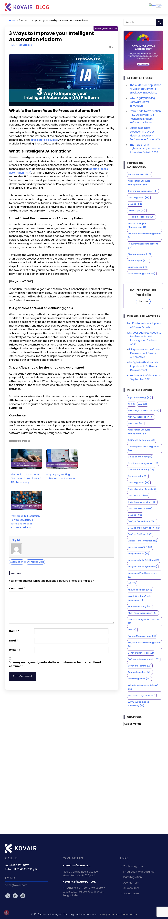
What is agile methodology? (143, 687)
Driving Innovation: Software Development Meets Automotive (144, 353)
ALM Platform (131, 882)
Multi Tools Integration (143, 613)
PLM (132, 629)
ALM (142, 404)
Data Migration (138, 197)
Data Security (138, 495)
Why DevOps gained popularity (138, 703)
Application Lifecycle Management (139, 182)
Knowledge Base (35, 561)
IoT (132, 583)
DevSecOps (136, 210)
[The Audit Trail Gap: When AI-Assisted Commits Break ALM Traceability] (26, 469)
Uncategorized (137, 267)
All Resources (131, 888)
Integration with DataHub (139, 871)
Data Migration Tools (142, 489)
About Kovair (131, 893)
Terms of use (130, 914)
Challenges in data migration (143, 448)
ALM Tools (136, 423)
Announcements (139, 174)
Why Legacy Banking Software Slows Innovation (61, 476)
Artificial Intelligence (141, 440)
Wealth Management (141, 273)
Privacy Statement (110, 914)
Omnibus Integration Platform (144, 621)
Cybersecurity (137, 476)
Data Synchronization (142, 502)
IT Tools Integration (141, 216)
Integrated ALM (138, 553)
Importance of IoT (140, 547)
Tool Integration (139, 678)
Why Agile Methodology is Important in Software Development (142, 366)
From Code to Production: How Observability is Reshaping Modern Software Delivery (25, 521)
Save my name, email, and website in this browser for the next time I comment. (55, 664)
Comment (17, 588)
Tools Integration (133, 866)
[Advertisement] (143, 780)
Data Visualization (140, 508)
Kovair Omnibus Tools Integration (139, 598)
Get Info (143, 301)
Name (14, 631)
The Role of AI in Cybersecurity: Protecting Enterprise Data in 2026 (145, 148)
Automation (16, 561)
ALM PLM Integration (141, 416)
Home (13, 20)
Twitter (8, 895)
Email (13, 640)
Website (14, 650)
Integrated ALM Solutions (143, 560)
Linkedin (15, 895)
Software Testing (139, 665)
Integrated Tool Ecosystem (142, 575)
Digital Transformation (142, 540)
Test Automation (140, 672)
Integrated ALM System (142, 566)
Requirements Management (143, 245)
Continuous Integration (143, 191)
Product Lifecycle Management (137, 225)
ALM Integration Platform (143, 410)
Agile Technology (139, 397)
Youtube (22, 895)
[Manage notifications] (6, 912)
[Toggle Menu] (158, 6)
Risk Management (139, 254)
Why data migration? (141, 695)
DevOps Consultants (142, 521)
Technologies (24, 44)
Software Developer (141, 652)
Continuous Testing (141, 469)
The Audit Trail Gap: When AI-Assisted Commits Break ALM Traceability (26, 478)
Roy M (12, 44)
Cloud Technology (140, 456)
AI (131, 404)
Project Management (142, 636)
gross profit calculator (44, 140)
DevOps (135, 203)
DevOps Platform (140, 534)
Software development (143, 659)
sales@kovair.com (16, 885)
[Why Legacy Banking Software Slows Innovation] (62, 469)
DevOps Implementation (144, 527)
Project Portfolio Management (144, 235)
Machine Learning (140, 606)
